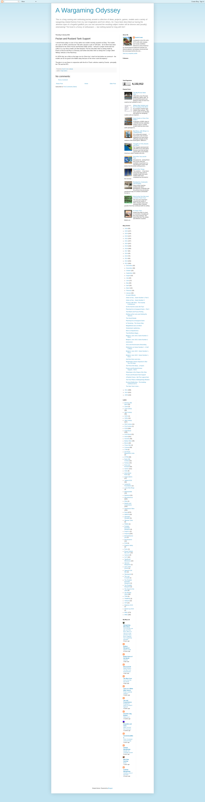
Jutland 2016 (128, 480)
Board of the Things (138, 169)
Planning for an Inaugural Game (135, 320)
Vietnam (126, 601)
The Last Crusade (126, 577)
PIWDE (126, 524)
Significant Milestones (127, 560)
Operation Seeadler (127, 517)
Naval (126, 512)
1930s (126, 418)
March (128, 288)
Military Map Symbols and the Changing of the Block (140, 106)
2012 (126, 263)
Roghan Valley (128, 545)
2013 (126, 261)
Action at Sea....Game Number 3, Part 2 (137, 297)
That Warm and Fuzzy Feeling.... (135, 311)
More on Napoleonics (132, 330)
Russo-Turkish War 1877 (128, 552)
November (129, 268)
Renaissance (128, 539)
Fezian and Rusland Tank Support (136, 375)
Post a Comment (63, 80)
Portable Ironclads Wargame (127, 528)
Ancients (126, 438)
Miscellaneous (128, 497)
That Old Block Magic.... (133, 333)
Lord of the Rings (129, 488)
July (127, 278)
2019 (126, 246)
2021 (126, 241)
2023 (126, 236)
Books (125, 762)
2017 (126, 251)
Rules (126, 549)
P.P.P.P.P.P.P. (129, 342)
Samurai (126, 555)
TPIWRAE (127, 598)
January (128, 293)
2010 (126, 392)
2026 (126, 228)
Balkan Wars (128, 441)
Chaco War (127, 445)
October (128, 270)
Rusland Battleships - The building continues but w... (136, 383)
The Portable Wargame (128, 586)
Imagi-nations (63, 70)
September (129, 273)
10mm (126, 406)
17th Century (128, 408)
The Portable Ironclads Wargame (128, 581)
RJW (125, 543)
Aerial (126, 436)
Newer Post (59, 83)
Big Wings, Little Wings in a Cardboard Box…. (141, 131)
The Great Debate (131, 318)
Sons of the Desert (127, 567)
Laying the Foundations (128, 484)
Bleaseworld (127, 667)
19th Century (128, 420)
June (127, 280)
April (127, 285)
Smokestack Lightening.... (133, 328)
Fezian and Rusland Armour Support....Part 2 (134, 369)
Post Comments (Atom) (70, 86)
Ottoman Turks (128, 520)
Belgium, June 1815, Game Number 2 (137, 339)
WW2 (125, 614)
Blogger (110, 788)
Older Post (113, 83)
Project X (127, 531)
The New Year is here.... (133, 386)
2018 (126, 248)
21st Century (128, 426)
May (127, 283)
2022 (126, 238)
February (129, 290)
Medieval (127, 495)
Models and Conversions (128, 504)
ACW (125, 428)
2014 (126, 258)
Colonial (126, 447)
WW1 (125, 612)
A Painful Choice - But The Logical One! (137, 377)
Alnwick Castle (127, 649)
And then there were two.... (133, 359)
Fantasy (126, 463)
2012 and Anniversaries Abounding (136, 344)
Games (126, 469)
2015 (126, 256)
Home (86, 83)
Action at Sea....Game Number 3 (135, 300)
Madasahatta (128, 491)
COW (125, 449)
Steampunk (127, 574)
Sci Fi (126, 557)
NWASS (126, 514)
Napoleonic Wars (129, 508)
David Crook (139, 37)
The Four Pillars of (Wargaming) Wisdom (137, 379)
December (129, 265)
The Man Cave (127, 678)
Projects (126, 533)
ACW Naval (127, 430)
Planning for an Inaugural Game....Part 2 (137, 309)
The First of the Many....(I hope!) (135, 365)
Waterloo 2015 (128, 605)
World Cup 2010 (129, 609)
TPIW (125, 596)
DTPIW (126, 457)
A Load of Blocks (131, 295)
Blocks (126, 443)
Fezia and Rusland (127, 465)
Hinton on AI (126, 717)
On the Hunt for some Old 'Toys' (135, 306)
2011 (126, 390)
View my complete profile (130, 53)
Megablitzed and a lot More (134, 325)
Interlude (125, 660)
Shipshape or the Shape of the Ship (136, 372)
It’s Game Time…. (138, 210)
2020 (126, 243)
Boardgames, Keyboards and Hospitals (140, 182)
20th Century (128, 424)
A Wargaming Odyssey (88, 10)
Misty (125, 501)
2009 (126, 395)
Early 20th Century (127, 459)
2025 (126, 231)
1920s (126, 416)
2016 (126, 253)
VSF (125, 603)
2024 (126, 233)
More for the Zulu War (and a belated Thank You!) (141, 197)
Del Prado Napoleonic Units (129, 452)
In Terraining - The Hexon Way (135, 323)
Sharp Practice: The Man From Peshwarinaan (127, 670)
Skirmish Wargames (127, 563)
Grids (125, 471)
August (128, 275)
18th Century (128, 412)
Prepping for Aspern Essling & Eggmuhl (127, 705)
